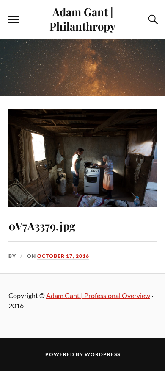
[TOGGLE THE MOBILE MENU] (13, 19)
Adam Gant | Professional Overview (98, 295)
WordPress (102, 354)
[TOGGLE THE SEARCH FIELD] (152, 19)
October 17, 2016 (63, 256)
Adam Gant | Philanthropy (83, 18)
